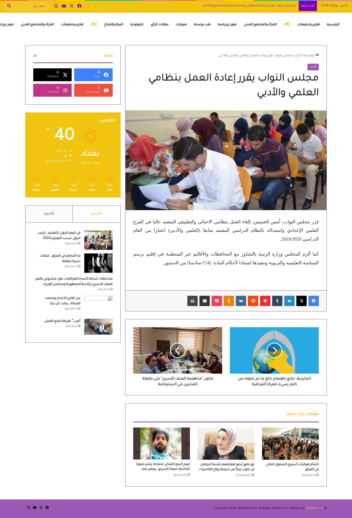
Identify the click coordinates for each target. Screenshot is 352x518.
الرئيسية (333, 25)
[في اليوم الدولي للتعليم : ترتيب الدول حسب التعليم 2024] (98, 240)
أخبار (287, 25)
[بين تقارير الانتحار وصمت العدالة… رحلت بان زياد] (98, 305)
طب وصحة (202, 25)
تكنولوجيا (137, 25)
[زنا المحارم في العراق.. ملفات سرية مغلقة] (98, 263)
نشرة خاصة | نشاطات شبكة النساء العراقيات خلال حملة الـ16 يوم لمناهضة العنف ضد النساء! (232, 5)
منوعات (181, 25)
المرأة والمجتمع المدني (260, 25)
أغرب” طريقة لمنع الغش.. (61, 321)
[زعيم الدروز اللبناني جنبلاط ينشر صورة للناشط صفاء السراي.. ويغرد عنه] (161, 443)
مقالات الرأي (160, 25)
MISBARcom (314, 508)
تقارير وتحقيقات (308, 25)
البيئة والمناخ (113, 25)
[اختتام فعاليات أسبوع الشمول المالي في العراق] (290, 443)
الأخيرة (49, 214)
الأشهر (96, 214)
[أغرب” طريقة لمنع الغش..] (98, 327)
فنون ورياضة (227, 25)
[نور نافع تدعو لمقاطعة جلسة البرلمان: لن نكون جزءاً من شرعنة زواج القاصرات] (226, 443)
